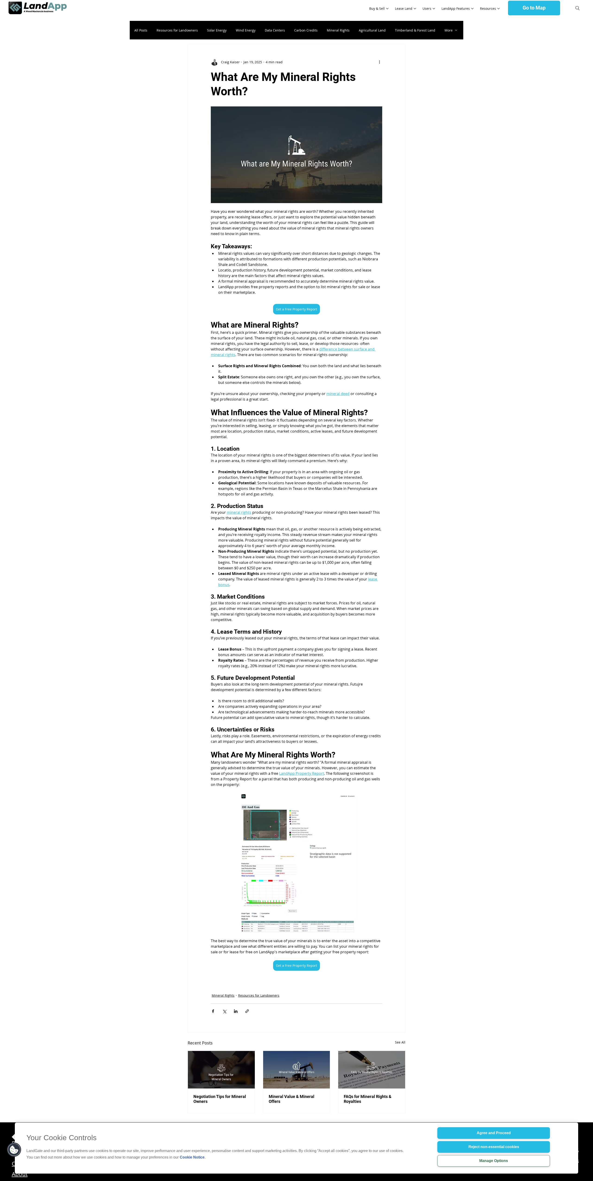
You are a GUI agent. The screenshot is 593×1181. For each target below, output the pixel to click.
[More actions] (379, 62)
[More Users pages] (434, 8)
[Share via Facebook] (213, 1011)
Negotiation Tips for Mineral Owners (219, 1099)
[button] (14, 1149)
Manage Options (493, 1161)
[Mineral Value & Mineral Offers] (296, 1069)
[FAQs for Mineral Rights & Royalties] (371, 1069)
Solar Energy (217, 30)
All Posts (140, 30)
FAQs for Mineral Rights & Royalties (367, 1099)
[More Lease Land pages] (415, 8)
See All (400, 1042)
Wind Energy (245, 30)
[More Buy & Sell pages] (387, 8)
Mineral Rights (338, 30)
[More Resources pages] (498, 8)
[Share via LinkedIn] (235, 1011)
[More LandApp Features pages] (472, 8)
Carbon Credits (306, 30)
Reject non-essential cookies (493, 1147)
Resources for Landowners (177, 30)
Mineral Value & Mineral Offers (291, 1099)
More (449, 30)
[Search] (577, 8)
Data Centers (275, 30)
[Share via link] (247, 1011)
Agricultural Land (372, 30)
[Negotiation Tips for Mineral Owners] (221, 1069)
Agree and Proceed (494, 1133)
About (20, 1174)
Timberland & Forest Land (415, 30)
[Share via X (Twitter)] (224, 1011)
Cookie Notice (192, 1157)
